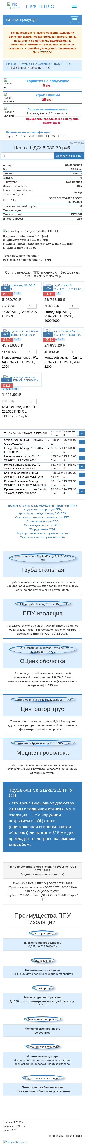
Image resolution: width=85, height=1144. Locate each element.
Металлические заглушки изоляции (42, 537)
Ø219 (7, 294)
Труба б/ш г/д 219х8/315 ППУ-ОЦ (25, 433)
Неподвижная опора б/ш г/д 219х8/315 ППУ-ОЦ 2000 (20, 362)
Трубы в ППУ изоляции (35, 63)
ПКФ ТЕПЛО (40, 6)
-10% (6, 380)
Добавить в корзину (68, 155)
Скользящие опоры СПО (42, 521)
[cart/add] (38, 306)
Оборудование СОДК (42, 529)
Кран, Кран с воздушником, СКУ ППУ (42, 513)
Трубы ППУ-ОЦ (63, 63)
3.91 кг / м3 (10, 388)
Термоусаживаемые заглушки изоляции (42, 533)
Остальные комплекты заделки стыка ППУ (42, 517)
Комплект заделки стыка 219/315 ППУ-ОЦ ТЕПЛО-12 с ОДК (19, 411)
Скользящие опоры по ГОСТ (42, 525)
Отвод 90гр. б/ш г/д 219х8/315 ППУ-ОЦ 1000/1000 (58, 316)
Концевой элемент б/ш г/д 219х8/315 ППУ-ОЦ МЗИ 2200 (63, 362)
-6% (5, 288)
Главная (11, 63)
